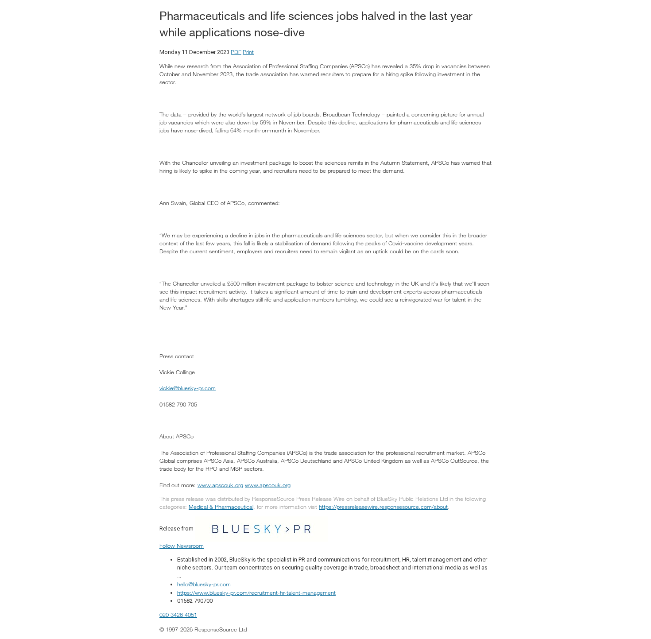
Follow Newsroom (181, 545)
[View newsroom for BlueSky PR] (261, 528)
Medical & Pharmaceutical (221, 506)
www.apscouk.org (220, 484)
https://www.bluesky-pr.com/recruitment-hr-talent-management (256, 592)
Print (248, 51)
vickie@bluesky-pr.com (187, 387)
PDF (236, 51)
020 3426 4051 (178, 614)
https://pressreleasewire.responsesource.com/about (383, 506)
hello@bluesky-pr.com (204, 584)
